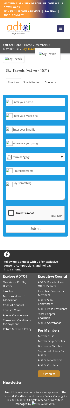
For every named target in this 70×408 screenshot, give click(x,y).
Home (28, 45)
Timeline (8, 291)
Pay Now (50, 11)
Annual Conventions (15, 315)
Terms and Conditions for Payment (17, 322)
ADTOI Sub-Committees (45, 302)
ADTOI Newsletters (50, 360)
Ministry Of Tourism (32, 3)
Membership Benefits (51, 341)
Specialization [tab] (31, 82)
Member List (11, 49)
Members (42, 45)
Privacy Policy (43, 396)
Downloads (12, 7)
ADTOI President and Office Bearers (51, 284)
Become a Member (50, 346)
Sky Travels (30, 49)
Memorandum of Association (13, 298)
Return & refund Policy (17, 329)
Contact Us (55, 3)
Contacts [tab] (50, 82)
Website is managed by (39, 402)
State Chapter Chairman (46, 316)
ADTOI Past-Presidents (52, 309)
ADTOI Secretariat (49, 323)
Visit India (10, 3)
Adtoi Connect (14, 15)
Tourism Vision (12, 310)
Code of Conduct (13, 305)
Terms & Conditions (16, 396)
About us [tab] (13, 82)
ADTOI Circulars (48, 365)
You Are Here (12, 45)
